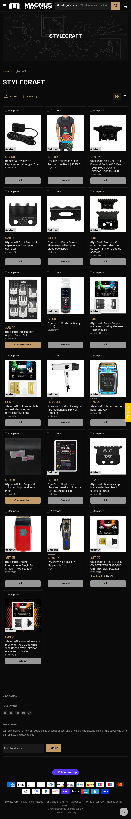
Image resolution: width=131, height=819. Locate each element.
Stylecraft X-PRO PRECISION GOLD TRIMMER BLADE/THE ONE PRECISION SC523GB (107, 565)
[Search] (115, 6)
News (65, 805)
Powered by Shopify (65, 813)
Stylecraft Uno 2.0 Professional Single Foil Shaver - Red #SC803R (19, 565)
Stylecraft (10, 168)
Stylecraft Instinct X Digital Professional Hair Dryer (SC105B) (65, 410)
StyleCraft (53, 416)
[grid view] (117, 96)
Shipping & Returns (57, 802)
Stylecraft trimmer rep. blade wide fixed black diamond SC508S (105, 487)
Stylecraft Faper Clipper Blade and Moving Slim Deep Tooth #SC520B (107, 326)
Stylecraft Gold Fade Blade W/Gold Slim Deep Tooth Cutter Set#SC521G (21, 410)
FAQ (25, 802)
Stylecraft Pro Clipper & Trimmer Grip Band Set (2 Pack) (21, 487)
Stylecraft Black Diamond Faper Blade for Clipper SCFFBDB (21, 245)
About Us (76, 802)
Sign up (53, 748)
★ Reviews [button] (128, 412)
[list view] (124, 96)
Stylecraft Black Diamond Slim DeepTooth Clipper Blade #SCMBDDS (63, 245)
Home (6, 71)
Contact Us (37, 802)
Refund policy (114, 802)
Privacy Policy (12, 802)
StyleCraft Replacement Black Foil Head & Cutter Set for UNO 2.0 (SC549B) (65, 487)
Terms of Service (94, 802)
